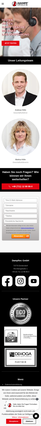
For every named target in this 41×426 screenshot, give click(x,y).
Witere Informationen (20, 417)
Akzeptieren (13, 421)
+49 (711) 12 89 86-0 (22, 186)
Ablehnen (29, 421)
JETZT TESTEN (10, 43)
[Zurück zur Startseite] (20, 4)
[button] (3, 4)
